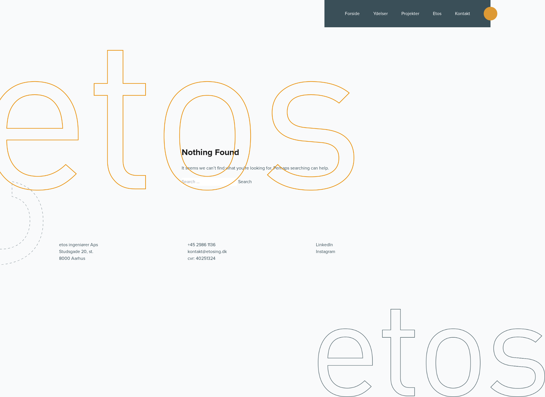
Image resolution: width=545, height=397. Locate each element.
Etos (437, 13)
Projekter (410, 13)
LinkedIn (324, 244)
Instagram (325, 251)
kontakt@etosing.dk (207, 251)
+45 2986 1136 (201, 244)
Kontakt (462, 13)
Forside (352, 13)
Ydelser (380, 13)
